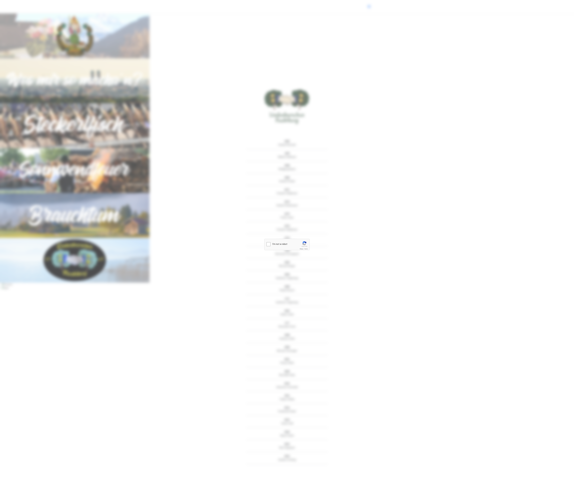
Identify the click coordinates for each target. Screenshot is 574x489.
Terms (306, 249)
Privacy (301, 249)
